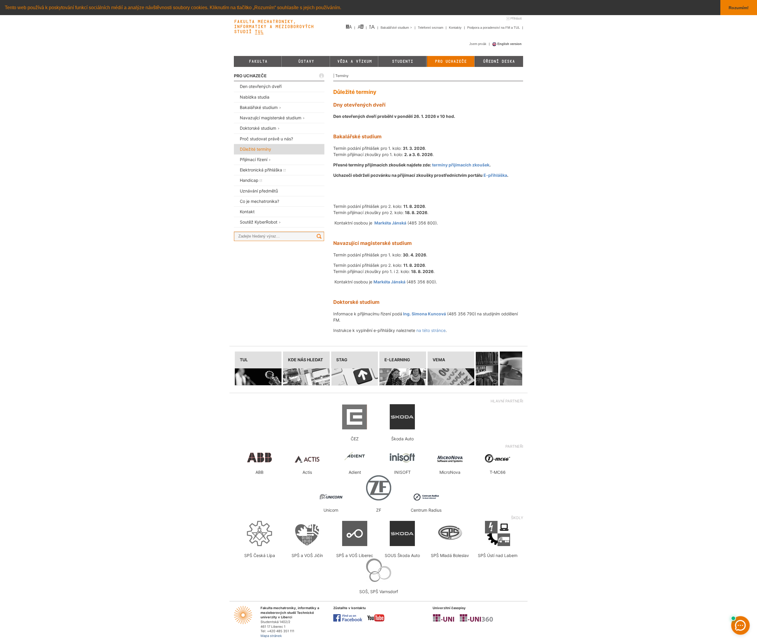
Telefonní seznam (431, 27)
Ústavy (306, 61)
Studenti (402, 61)
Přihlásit (516, 18)
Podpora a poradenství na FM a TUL (494, 27)
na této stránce (431, 330)
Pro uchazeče (451, 61)
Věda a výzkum (354, 61)
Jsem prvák (478, 44)
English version (509, 44)
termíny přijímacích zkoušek (460, 164)
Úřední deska (499, 61)
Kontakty (455, 27)
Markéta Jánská (390, 222)
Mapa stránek (271, 636)
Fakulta (258, 61)
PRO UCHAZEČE (250, 75)
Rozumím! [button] (739, 7)
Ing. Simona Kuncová (424, 313)
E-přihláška (495, 175)
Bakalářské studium (395, 27)
